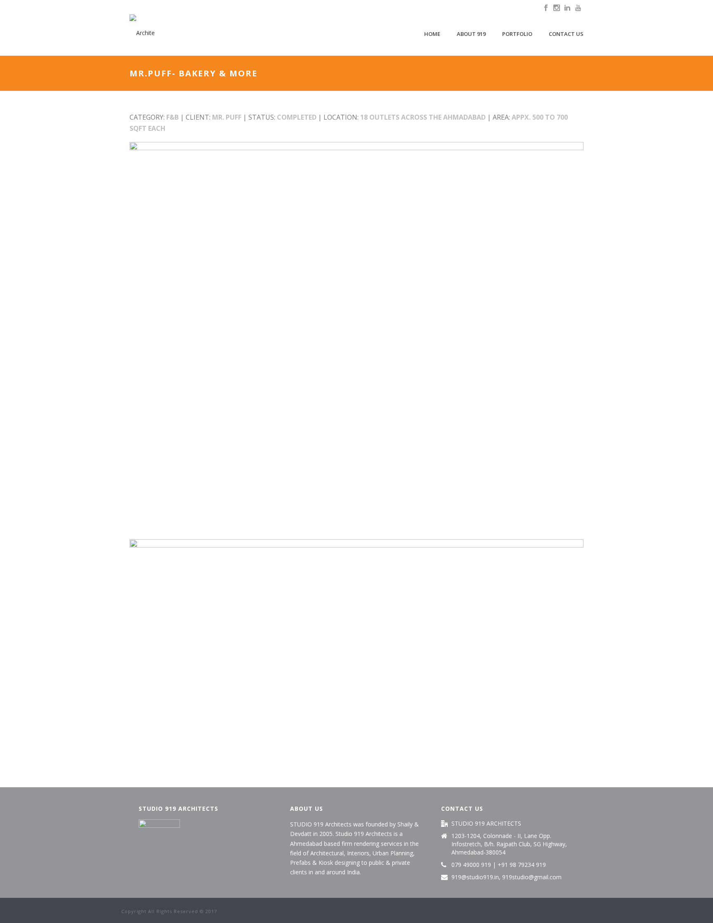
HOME (432, 34)
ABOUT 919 (471, 34)
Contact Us (566, 34)
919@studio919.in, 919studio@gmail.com (506, 877)
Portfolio (517, 34)
